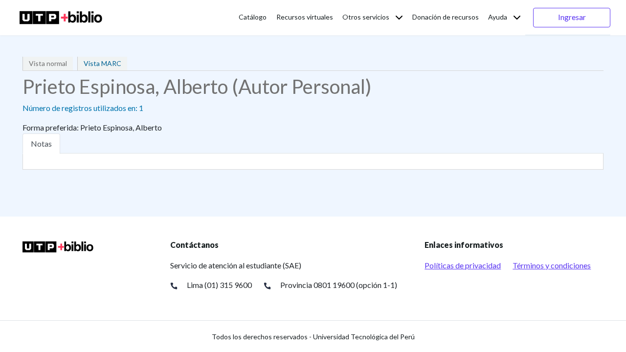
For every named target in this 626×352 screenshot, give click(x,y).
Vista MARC (102, 63)
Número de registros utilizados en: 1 (82, 107)
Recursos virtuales (304, 17)
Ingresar (572, 17)
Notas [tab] (41, 143)
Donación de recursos (445, 17)
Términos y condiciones (552, 265)
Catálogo (253, 17)
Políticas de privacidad (463, 265)
